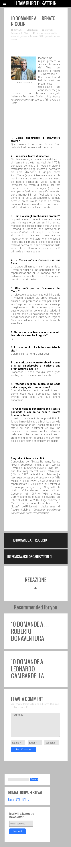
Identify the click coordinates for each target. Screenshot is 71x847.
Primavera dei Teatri (20, 33)
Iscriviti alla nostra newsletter (21, 815)
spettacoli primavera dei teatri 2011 (27, 36)
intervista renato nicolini (46, 33)
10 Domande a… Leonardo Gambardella (30, 668)
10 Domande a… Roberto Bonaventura (30, 631)
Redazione (33, 30)
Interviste (49, 30)
